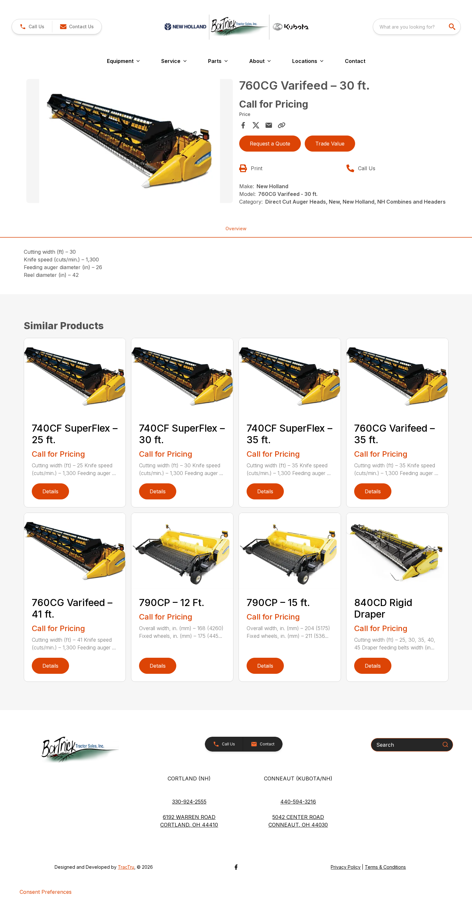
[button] (32, 26)
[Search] (445, 744)
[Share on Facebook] (243, 125)
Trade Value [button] (330, 143)
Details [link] (50, 491)
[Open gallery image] (129, 141)
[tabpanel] (129, 142)
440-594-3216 (298, 801)
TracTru (126, 867)
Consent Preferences (46, 892)
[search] (452, 26)
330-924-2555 (189, 801)
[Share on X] (256, 125)
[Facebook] (236, 867)
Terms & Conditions (385, 867)
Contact (355, 61)
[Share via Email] (269, 125)
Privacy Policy (346, 867)
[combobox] (416, 26)
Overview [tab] (236, 228)
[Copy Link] (281, 125)
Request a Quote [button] (270, 143)
